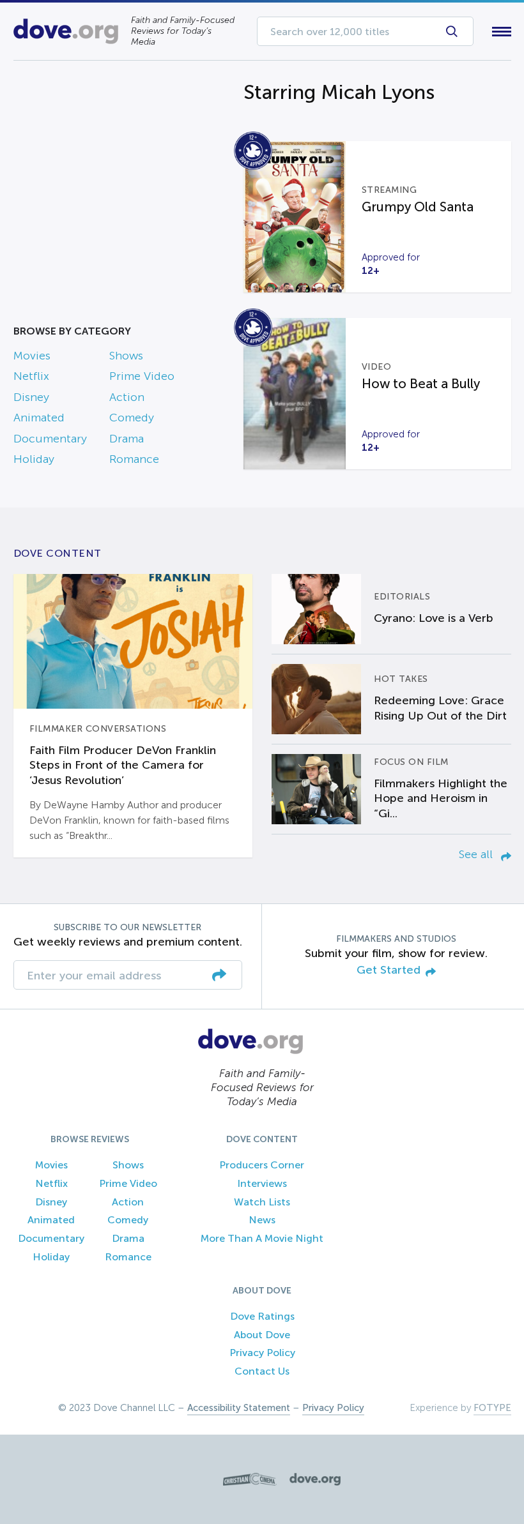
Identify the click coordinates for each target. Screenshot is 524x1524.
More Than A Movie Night (262, 1238)
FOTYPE (492, 1408)
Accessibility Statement (238, 1408)
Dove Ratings (262, 1316)
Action (126, 397)
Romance (134, 459)
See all (477, 854)
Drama (126, 438)
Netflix (31, 376)
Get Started (388, 970)
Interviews (262, 1183)
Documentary (50, 438)
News (262, 1219)
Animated (39, 417)
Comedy (131, 417)
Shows (126, 355)
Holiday (33, 459)
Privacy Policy (262, 1352)
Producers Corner (261, 1164)
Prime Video (141, 376)
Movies (31, 355)
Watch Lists (262, 1201)
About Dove (262, 1334)
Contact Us (262, 1371)
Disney (31, 397)
